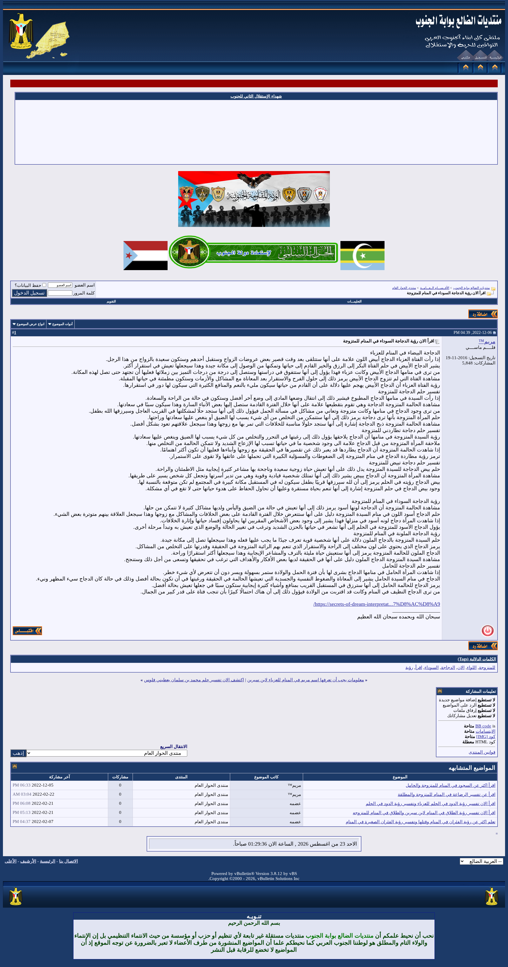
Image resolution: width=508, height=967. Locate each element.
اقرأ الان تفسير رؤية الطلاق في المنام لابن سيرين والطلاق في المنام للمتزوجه (424, 812)
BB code (483, 726)
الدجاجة (448, 667)
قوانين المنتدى (482, 752)
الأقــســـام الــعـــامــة (434, 288)
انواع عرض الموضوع (30, 324)
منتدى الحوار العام (404, 288)
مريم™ (487, 341)
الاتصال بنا (68, 861)
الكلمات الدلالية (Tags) (477, 659)
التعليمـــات (354, 301)
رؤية (409, 667)
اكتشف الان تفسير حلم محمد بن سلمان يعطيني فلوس (194, 679)
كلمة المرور (84, 293)
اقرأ (418, 667)
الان (460, 667)
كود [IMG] (485, 736)
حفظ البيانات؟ (28, 285)
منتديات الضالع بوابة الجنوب (471, 288)
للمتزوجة (487, 667)
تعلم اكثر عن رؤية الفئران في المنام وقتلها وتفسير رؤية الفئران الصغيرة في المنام (420, 821)
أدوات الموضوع (62, 324)
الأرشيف (28, 861)
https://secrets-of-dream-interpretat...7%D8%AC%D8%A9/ (376, 604)
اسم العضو (85, 285)
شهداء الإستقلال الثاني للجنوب (256, 96)
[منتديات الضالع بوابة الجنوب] (16, 905)
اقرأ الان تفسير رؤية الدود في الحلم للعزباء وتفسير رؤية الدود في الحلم (430, 803)
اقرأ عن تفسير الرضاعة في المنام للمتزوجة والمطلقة (446, 794)
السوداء (432, 667)
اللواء (472, 667)
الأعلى (10, 861)
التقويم (111, 301)
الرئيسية (47, 861)
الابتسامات (485, 731)
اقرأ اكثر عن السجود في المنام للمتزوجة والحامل (450, 785)
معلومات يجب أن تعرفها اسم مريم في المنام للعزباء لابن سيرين (305, 679)
